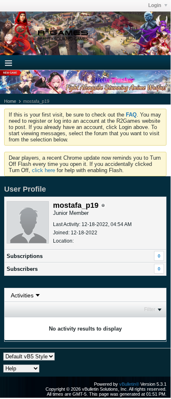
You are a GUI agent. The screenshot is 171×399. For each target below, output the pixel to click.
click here (43, 170)
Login (155, 5)
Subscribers (22, 269)
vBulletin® (129, 384)
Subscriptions (25, 256)
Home (10, 101)
